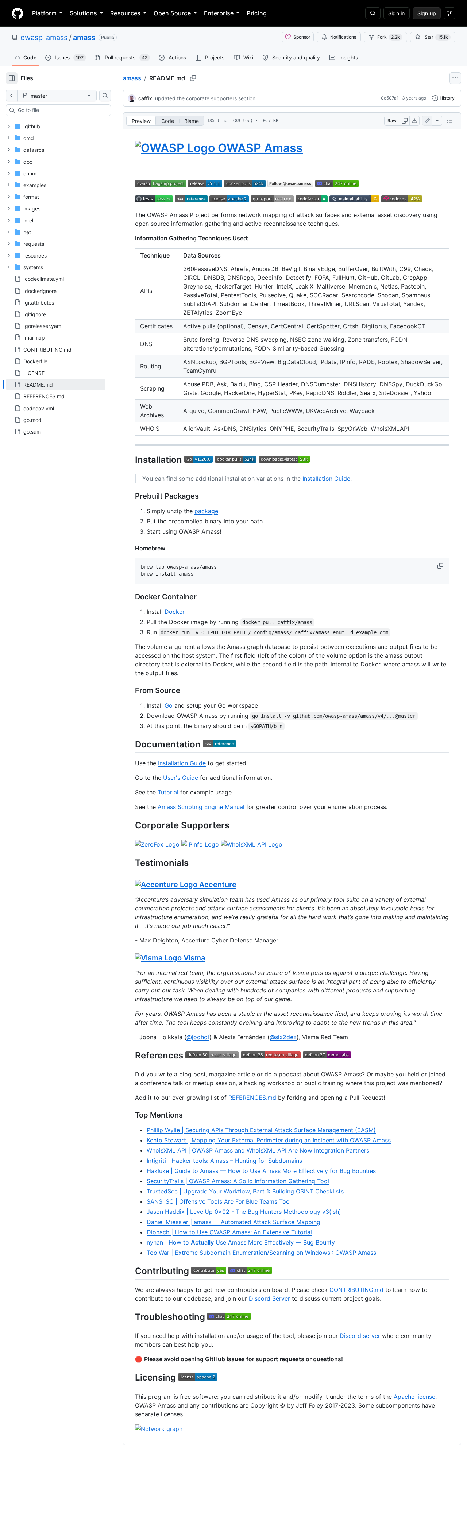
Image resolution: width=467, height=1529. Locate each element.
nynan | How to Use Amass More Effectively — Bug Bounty (241, 1242)
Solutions (83, 13)
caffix (145, 98)
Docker (175, 611)
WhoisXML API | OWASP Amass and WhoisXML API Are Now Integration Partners (258, 1150)
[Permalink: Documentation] (130, 744)
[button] (441, 566)
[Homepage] (17, 13)
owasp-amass (43, 37)
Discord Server (269, 1298)
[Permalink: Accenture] (130, 884)
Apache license (414, 1396)
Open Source (172, 13)
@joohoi (197, 1037)
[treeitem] (55, 384)
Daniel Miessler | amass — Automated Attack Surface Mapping (233, 1222)
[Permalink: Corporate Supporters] (130, 825)
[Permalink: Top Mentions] (130, 1115)
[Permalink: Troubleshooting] (130, 1317)
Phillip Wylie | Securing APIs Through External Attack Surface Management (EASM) (261, 1130)
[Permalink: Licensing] (130, 1378)
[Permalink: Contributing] (130, 1271)
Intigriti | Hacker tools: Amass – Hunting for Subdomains (224, 1160)
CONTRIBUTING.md (356, 1289)
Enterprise (219, 13)
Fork (388, 37)
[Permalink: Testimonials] (130, 863)
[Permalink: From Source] (130, 691)
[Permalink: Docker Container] (130, 597)
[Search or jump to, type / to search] (373, 13)
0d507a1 (390, 98)
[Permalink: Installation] (130, 459)
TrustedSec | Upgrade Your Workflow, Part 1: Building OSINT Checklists (245, 1191)
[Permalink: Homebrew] (130, 548)
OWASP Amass (259, 148)
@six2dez (283, 1037)
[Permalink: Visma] (130, 958)
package (206, 511)
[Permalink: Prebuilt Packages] (130, 496)
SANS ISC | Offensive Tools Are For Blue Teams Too (218, 1201)
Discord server (360, 1335)
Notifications (343, 37)
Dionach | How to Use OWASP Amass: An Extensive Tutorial (229, 1232)
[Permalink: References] (130, 1055)
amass (84, 37)
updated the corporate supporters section (205, 98)
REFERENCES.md (252, 1097)
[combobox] (61, 110)
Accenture (216, 884)
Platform (44, 13)
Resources (125, 13)
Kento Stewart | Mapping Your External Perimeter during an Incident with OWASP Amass (269, 1140)
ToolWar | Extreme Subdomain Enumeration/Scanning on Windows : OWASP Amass (261, 1252)
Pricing (257, 13)
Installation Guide (326, 478)
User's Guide (180, 777)
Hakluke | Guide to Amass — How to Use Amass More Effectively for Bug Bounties (261, 1170)
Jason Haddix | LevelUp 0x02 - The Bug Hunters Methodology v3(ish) (244, 1211)
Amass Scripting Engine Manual (201, 806)
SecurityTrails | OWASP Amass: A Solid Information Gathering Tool (238, 1181)
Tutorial (168, 792)
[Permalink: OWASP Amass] (130, 148)
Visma (193, 957)
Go (169, 705)
